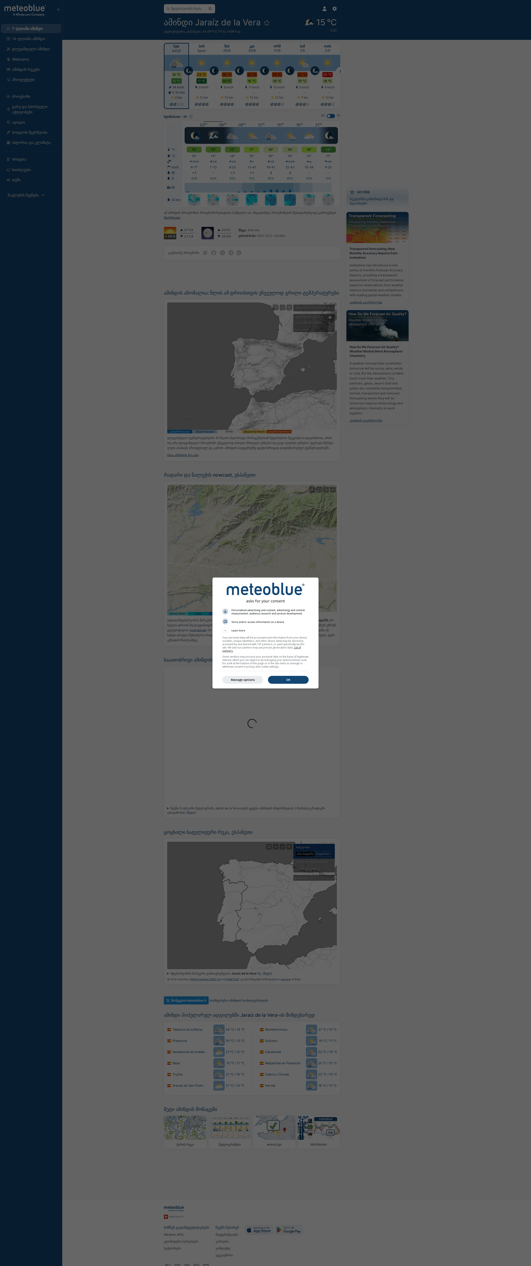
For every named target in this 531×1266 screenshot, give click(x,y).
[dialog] (265, 633)
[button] (265, 631)
